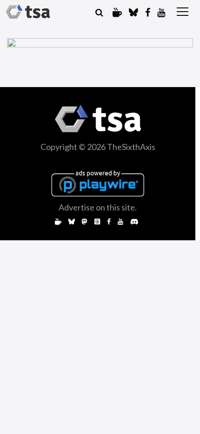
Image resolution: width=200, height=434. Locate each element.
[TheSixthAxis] (28, 11)
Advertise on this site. (98, 207)
